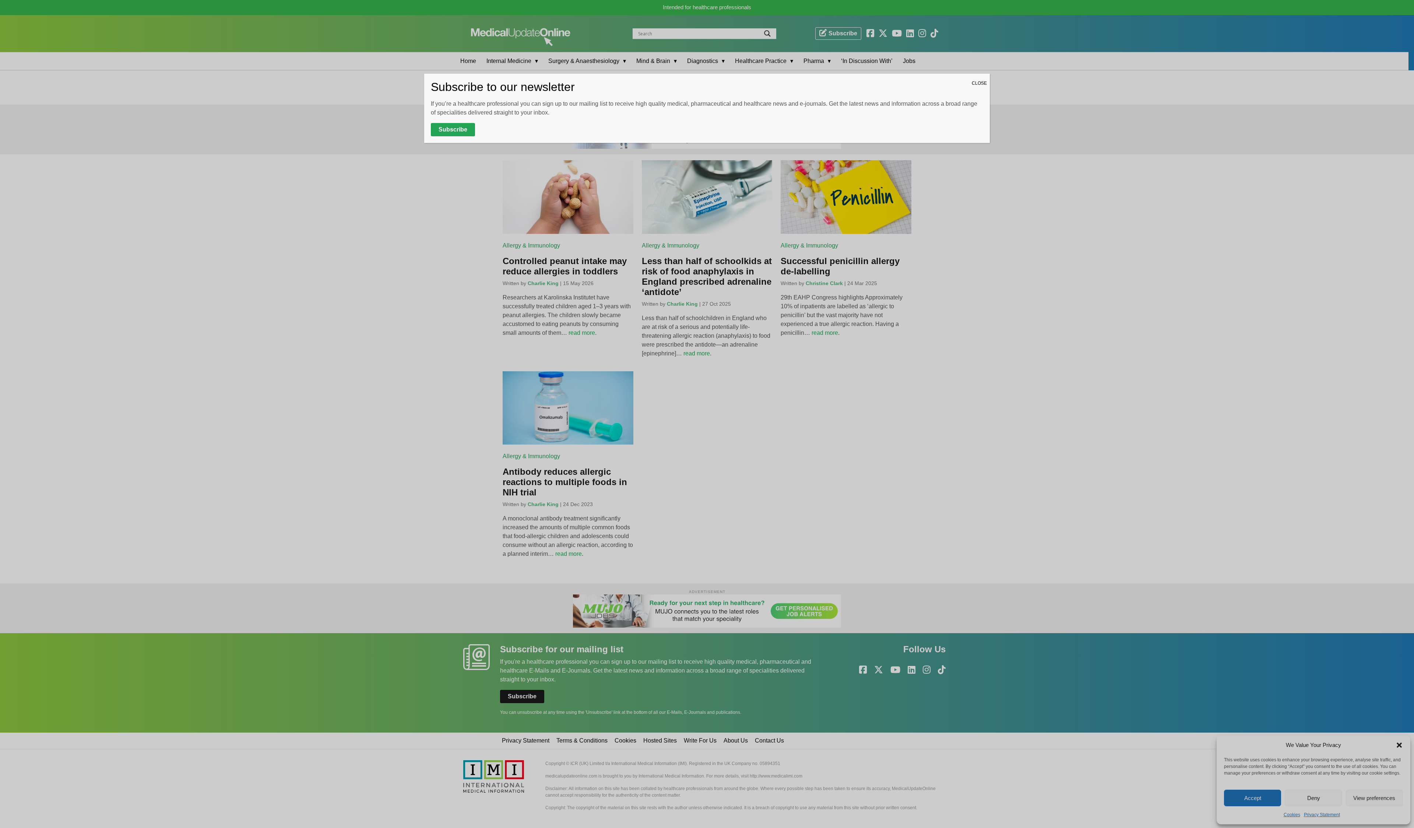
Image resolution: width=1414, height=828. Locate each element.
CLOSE (979, 83)
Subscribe (453, 129)
